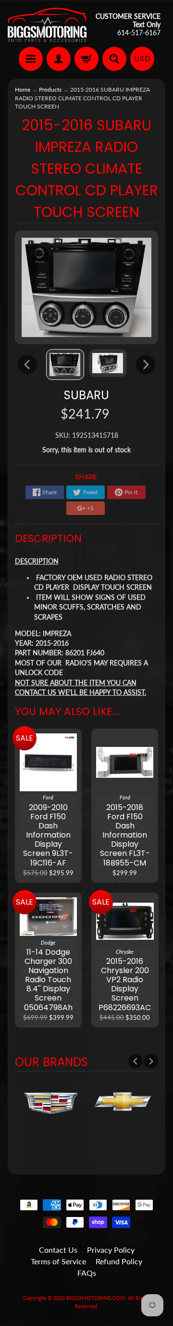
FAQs (86, 1272)
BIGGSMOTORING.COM (95, 1298)
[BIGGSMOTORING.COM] (47, 25)
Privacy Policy (111, 1249)
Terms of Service (58, 1261)
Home (22, 89)
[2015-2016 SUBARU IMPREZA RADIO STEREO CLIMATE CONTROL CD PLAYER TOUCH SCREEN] (65, 364)
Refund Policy (119, 1261)
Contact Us (58, 1249)
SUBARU (86, 395)
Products (50, 89)
